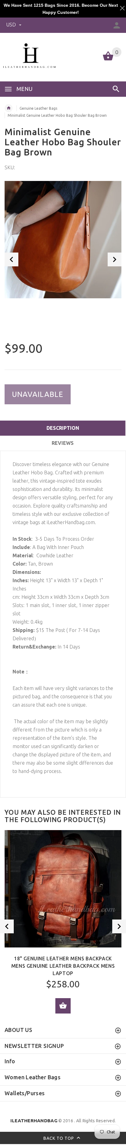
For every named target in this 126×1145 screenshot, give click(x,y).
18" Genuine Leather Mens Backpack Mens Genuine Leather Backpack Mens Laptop (63, 966)
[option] (63, 239)
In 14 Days (46, 646)
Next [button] (114, 259)
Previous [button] (11, 259)
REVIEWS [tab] (63, 443)
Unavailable (37, 394)
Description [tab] (62, 428)
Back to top (59, 1138)
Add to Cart (63, 1006)
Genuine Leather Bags (38, 108)
